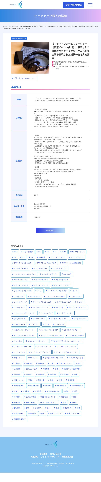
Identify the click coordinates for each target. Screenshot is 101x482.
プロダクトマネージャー (21, 347)
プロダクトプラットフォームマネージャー (66, 341)
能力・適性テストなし (48, 402)
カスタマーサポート (40, 285)
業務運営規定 (67, 456)
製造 (26, 408)
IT (54, 252)
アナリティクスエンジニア (45, 263)
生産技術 (25, 391)
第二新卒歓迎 (30, 397)
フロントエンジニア (43, 347)
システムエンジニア (63, 302)
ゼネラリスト (57, 307)
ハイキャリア (58, 324)
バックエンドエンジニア (48, 330)
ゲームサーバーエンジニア (56, 291)
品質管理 (40, 374)
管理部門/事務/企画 (19, 38)
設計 (47, 408)
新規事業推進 (18, 386)
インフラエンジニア (58, 268)
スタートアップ (18, 307)
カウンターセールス (40, 280)
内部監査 (45, 369)
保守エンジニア (30, 369)
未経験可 (47, 386)
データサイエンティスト (58, 319)
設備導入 (37, 408)
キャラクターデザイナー (61, 285)
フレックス (17, 341)
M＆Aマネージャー (77, 252)
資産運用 (67, 408)
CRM (14, 252)
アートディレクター (57, 257)
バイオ (46, 324)
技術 (50, 380)
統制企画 (16, 402)
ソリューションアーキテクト (23, 313)
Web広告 (41, 257)
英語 (63, 402)
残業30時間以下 (76, 386)
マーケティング (18, 352)
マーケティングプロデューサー (66, 352)
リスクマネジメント (75, 358)
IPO (47, 252)
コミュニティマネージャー (54, 296)
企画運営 (16, 369)
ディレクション (18, 324)
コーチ (73, 291)
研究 (74, 391)
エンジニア (66, 274)
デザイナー (34, 324)
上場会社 (16, 363)
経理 (73, 397)
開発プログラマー (72, 413)
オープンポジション (20, 280)
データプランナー (79, 319)
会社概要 (43, 454)
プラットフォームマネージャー (24, 78)
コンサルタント (75, 296)
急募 (74, 374)
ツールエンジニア (46, 313)
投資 (59, 380)
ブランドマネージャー (75, 335)
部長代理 (31, 413)
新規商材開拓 (33, 386)
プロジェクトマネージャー (36, 341)
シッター (79, 302)
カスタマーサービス (60, 280)
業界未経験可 (60, 386)
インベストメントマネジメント (24, 274)
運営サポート (18, 413)
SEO (22, 257)
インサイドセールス (20, 268)
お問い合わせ (55, 454)
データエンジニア (38, 319)
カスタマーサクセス (20, 285)
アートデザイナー (76, 257)
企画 (77, 363)
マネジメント (33, 358)
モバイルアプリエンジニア (53, 358)
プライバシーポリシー (50, 456)
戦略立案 (40, 380)
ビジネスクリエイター (70, 330)
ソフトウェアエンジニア (76, 307)
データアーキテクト (65, 313)
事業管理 (28, 363)
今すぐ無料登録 (73, 4)
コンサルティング (19, 302)
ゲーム (38, 291)
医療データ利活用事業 (71, 369)
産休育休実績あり (52, 391)
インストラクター (39, 268)
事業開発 (40, 363)
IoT (38, 252)
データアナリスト (19, 319)
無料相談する (50, 230)
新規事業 (70, 380)
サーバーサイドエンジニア (41, 302)
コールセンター (33, 296)
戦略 (29, 380)
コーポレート (18, 296)
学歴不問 (64, 374)
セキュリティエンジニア (38, 307)
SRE (31, 257)
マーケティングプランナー (39, 352)
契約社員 (52, 374)
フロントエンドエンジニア (65, 347)
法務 (14, 391)
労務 (55, 369)
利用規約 (34, 456)
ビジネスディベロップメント (23, 335)
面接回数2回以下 (19, 419)
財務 (56, 408)
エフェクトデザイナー (49, 274)
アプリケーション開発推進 (70, 263)
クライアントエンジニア (21, 291)
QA (14, 257)
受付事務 (16, 374)
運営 (77, 408)
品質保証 (28, 374)
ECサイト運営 (27, 252)
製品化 (73, 402)
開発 (41, 413)
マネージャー (18, 358)
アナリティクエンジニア (21, 263)
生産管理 (37, 391)
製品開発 (16, 408)
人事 (50, 363)
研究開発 (16, 397)
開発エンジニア (54, 413)
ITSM (63, 252)
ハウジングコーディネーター (23, 330)
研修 (66, 391)
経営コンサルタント (47, 397)
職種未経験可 (30, 402)
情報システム (18, 380)
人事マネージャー (64, 363)
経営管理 (63, 397)
